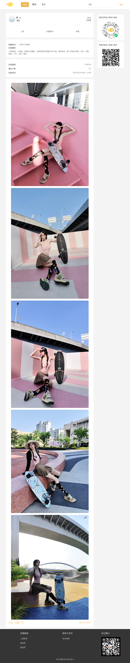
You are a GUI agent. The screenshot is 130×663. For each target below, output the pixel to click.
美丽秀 (23, 643)
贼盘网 (23, 647)
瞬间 (34, 4)
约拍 (25, 4)
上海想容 (23, 639)
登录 (121, 5)
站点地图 (66, 639)
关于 (44, 4)
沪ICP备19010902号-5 (65, 659)
